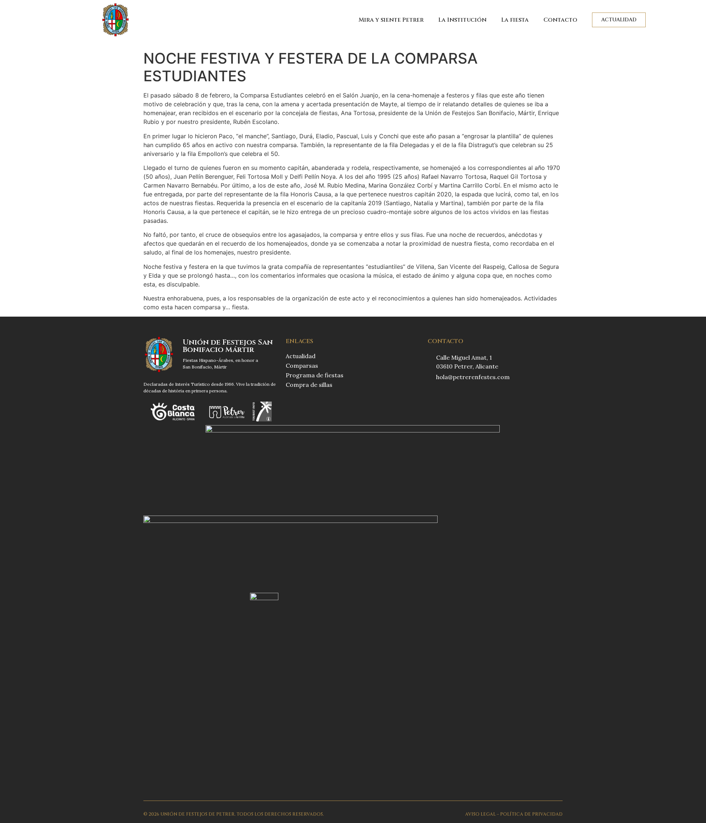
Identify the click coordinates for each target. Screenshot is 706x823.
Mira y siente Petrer (391, 20)
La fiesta (515, 20)
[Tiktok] (460, 396)
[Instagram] (446, 396)
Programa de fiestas (314, 375)
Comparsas (302, 365)
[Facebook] (431, 396)
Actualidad (300, 356)
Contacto (560, 20)
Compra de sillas (309, 384)
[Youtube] (475, 396)
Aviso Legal (480, 814)
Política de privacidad (531, 814)
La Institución (462, 20)
